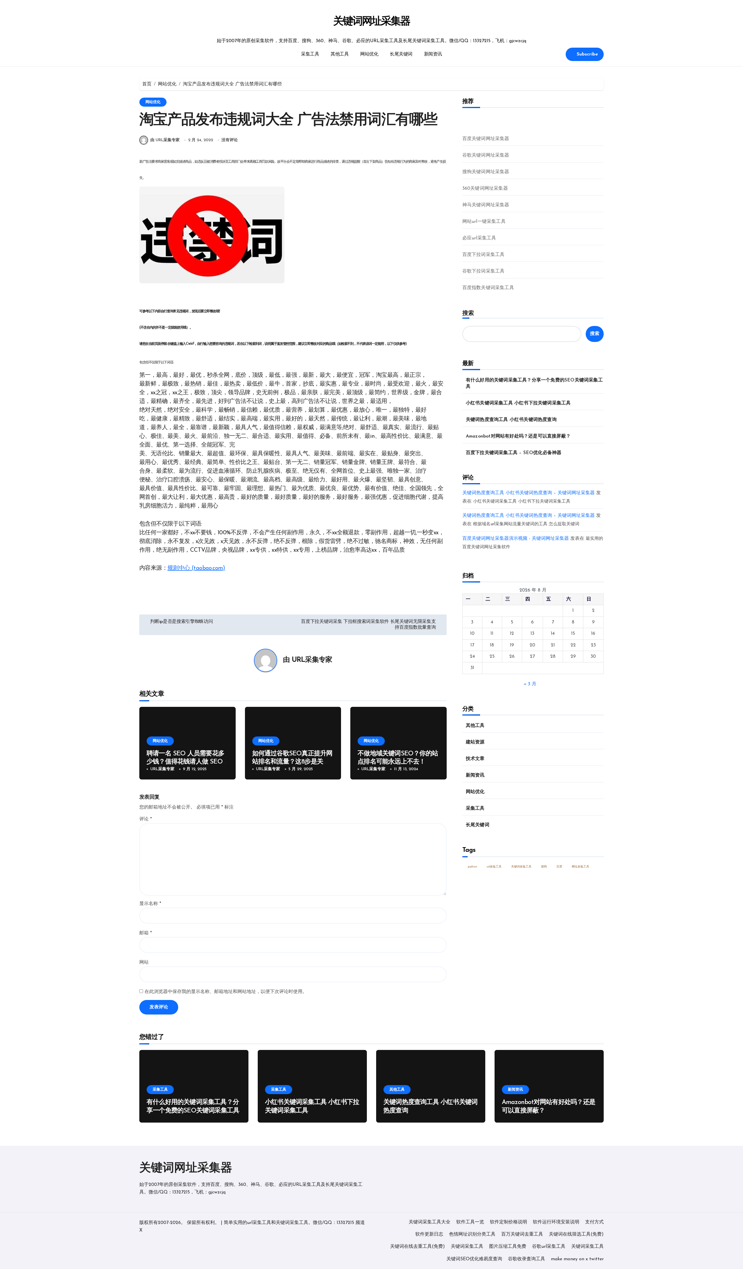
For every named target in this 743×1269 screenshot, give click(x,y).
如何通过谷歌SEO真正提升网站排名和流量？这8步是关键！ (292, 762)
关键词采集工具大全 (429, 1222)
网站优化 (369, 54)
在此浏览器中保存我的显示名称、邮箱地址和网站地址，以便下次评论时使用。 (226, 992)
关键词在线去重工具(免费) (417, 1246)
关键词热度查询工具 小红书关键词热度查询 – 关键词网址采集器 (528, 493)
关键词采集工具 (521, 866)
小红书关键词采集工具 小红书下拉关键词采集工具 (518, 403)
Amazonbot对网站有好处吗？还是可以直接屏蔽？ (518, 436)
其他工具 (340, 54)
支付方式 (594, 1222)
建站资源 (475, 742)
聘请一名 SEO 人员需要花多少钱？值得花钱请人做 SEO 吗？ (185, 762)
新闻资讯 (433, 54)
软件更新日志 (429, 1234)
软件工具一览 (470, 1222)
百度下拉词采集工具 (483, 254)
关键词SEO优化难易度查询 (474, 1259)
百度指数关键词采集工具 (488, 288)
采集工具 (310, 54)
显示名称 (150, 903)
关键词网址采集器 (371, 22)
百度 (559, 866)
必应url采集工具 (479, 238)
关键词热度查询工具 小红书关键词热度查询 (511, 419)
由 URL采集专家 (165, 140)
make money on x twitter (577, 1259)
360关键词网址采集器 (485, 188)
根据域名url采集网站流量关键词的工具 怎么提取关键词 (526, 524)
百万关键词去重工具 (522, 1234)
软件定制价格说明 (508, 1222)
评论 (145, 819)
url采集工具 (494, 866)
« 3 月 (530, 684)
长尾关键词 (401, 54)
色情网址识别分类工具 (472, 1234)
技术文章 (475, 759)
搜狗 (544, 866)
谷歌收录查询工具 (526, 1259)
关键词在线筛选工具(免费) (576, 1234)
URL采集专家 (312, 660)
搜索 (468, 312)
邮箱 (145, 933)
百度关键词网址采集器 (485, 139)
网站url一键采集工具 (484, 221)
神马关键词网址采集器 (485, 205)
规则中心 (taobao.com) (196, 568)
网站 (144, 962)
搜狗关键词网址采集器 (485, 172)
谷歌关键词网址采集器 (485, 155)
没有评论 (229, 140)
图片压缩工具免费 (507, 1246)
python (472, 866)
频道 (360, 1222)
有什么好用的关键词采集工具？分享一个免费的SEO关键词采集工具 (534, 383)
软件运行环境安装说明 (556, 1222)
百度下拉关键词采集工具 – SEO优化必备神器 (514, 453)
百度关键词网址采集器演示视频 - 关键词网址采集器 (515, 538)
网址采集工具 (580, 866)
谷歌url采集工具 (548, 1246)
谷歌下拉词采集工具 (483, 271)
